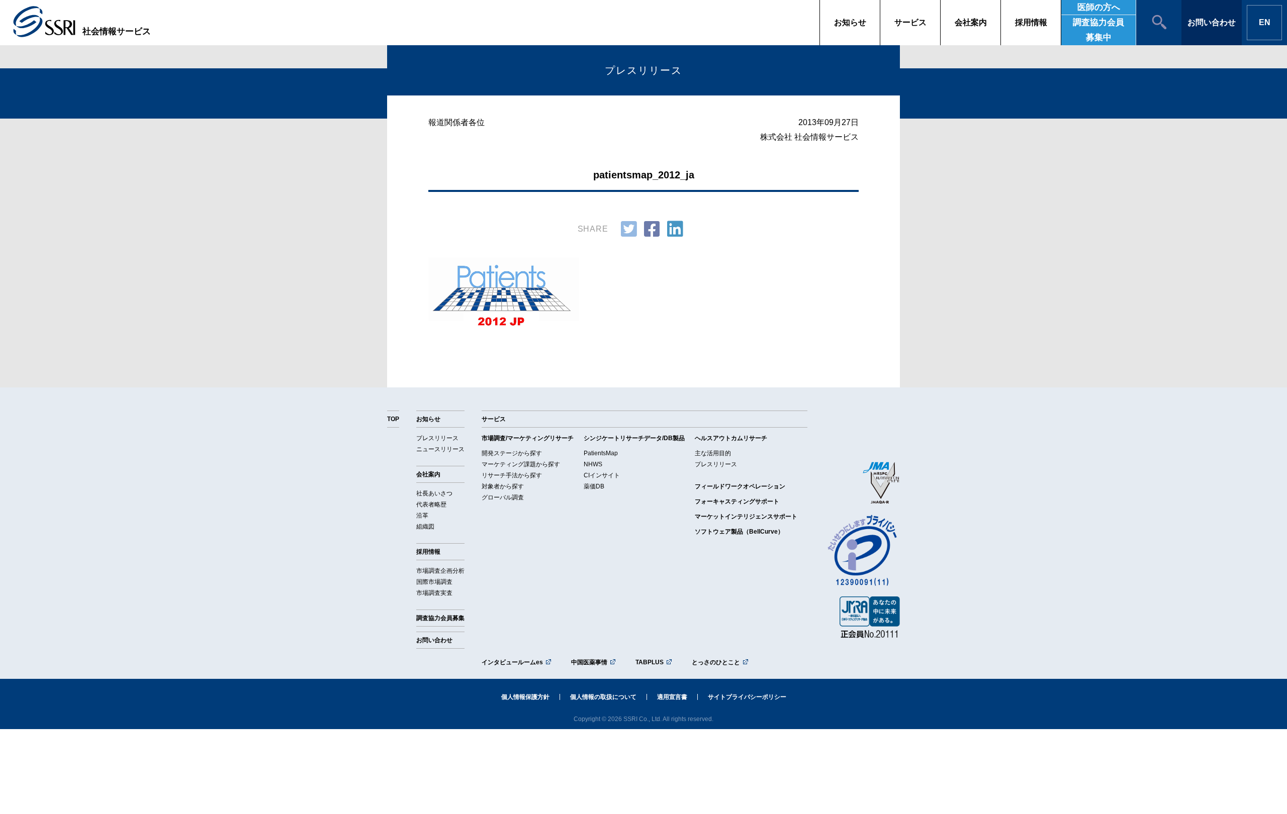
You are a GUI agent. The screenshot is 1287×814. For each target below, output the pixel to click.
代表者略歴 (431, 504)
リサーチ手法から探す (512, 475)
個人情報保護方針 (525, 697)
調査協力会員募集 (440, 618)
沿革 (422, 515)
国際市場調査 (434, 581)
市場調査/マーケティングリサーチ (528, 438)
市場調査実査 (434, 592)
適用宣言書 (672, 697)
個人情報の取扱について (603, 697)
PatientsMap (601, 453)
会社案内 (971, 22)
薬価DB (594, 486)
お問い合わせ (1211, 22)
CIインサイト (602, 475)
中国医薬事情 (589, 662)
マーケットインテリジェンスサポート (746, 516)
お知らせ (850, 22)
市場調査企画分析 (440, 570)
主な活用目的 (713, 453)
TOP (393, 419)
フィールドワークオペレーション (740, 486)
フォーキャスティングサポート (737, 501)
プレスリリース (437, 438)
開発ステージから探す (512, 453)
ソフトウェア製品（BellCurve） (739, 531)
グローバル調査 (503, 497)
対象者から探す (503, 486)
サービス (910, 22)
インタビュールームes (512, 662)
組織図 (425, 526)
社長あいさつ (434, 493)
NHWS (593, 464)
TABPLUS (649, 662)
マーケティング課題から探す (521, 464)
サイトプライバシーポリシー (747, 697)
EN (1264, 22)
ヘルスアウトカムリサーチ (731, 438)
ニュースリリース (440, 449)
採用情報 (1031, 22)
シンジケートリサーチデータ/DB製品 (634, 438)
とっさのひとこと (716, 662)
